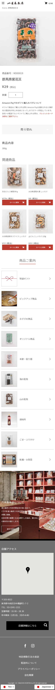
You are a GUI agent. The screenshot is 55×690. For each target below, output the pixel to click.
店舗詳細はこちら (27, 625)
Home (4, 8)
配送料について (29, 662)
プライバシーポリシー (29, 668)
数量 (4, 94)
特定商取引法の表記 (29, 656)
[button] (28, 571)
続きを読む (11, 529)
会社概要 (28, 675)
